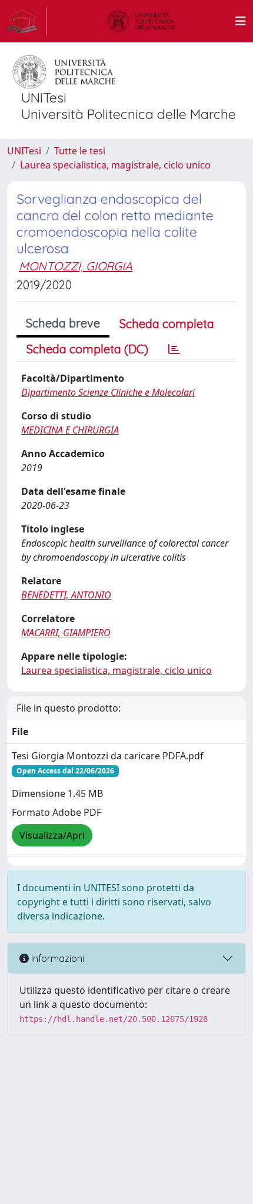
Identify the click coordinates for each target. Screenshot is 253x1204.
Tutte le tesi (79, 150)
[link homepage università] (141, 21)
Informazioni (56, 958)
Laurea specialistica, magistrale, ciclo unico (115, 164)
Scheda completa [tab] (166, 323)
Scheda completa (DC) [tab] (87, 349)
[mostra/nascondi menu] (240, 21)
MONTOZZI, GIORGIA (75, 266)
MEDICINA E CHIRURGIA (70, 430)
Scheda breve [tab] (63, 323)
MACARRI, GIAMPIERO (66, 632)
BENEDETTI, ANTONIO (66, 594)
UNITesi (24, 150)
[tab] (174, 349)
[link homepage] (27, 21)
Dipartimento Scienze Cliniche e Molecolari (108, 392)
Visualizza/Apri (52, 835)
